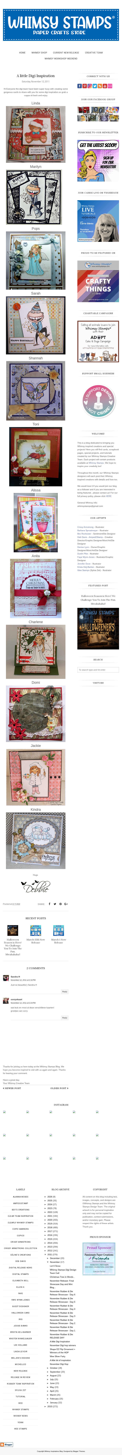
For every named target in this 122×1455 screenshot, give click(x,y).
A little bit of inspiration (60, 1360)
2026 (49, 1196)
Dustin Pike (82, 553)
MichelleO (20, 1364)
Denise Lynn (83, 547)
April (52, 1391)
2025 (49, 1200)
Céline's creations (20, 1255)
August (53, 1375)
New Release (21, 1371)
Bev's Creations (20, 1210)
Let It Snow (55, 1266)
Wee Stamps (83, 570)
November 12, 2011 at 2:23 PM (23, 1003)
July (52, 1379)
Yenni (21, 1422)
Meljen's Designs (20, 1358)
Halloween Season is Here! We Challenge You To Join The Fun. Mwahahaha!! (98, 599)
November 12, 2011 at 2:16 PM (23, 980)
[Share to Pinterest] (60, 904)
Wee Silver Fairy (57, 1356)
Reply (64, 992)
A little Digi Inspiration (60, 1341)
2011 (49, 1254)
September (55, 1372)
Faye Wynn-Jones (85, 557)
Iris (21, 1319)
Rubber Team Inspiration (20, 1384)
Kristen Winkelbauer (20, 1339)
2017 (49, 1231)
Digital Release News (20, 1268)
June (52, 1383)
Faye (20, 1293)
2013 (49, 1247)
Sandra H (15, 976)
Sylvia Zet (20, 1390)
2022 (49, 1212)
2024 (49, 1204)
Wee (20, 1403)
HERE (108, 496)
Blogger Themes (79, 1451)
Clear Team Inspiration (20, 1216)
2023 (49, 1208)
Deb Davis (20, 1261)
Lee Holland (20, 1345)
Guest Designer (20, 1306)
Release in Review (20, 1377)
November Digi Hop (59, 1364)
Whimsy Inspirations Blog (53, 1451)
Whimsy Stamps (96, 463)
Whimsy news (21, 1416)
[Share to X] (55, 904)
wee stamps (20, 1429)
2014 (49, 1243)
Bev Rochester (84, 534)
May (52, 1387)
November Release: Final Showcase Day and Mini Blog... (62, 1284)
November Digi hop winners (63, 1345)
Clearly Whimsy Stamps (20, 1223)
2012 (49, 1250)
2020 (49, 1220)
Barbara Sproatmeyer (87, 530)
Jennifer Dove (83, 564)
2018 (49, 1227)
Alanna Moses (20, 1197)
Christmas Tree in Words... (62, 1277)
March (53, 1395)
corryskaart (16, 999)
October (54, 1368)
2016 (49, 1235)
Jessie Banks (21, 1326)
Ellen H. (20, 1287)
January (54, 1402)
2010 (49, 1406)
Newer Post (13, 1088)
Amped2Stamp (20, 1203)
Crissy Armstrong (85, 527)
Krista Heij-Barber (86, 567)
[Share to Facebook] (49, 904)
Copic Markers (20, 1229)
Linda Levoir (20, 1352)
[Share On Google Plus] (66, 904)
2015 (49, 1239)
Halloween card (21, 1313)
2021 (49, 1216)
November (55, 1262)
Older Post (58, 1088)
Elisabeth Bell (21, 1281)
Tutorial (21, 1397)
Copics (20, 1236)
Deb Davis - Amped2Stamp (90, 537)
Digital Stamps (20, 1274)
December (55, 1258)
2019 (49, 1223)
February (54, 1399)
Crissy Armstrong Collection (20, 1248)
